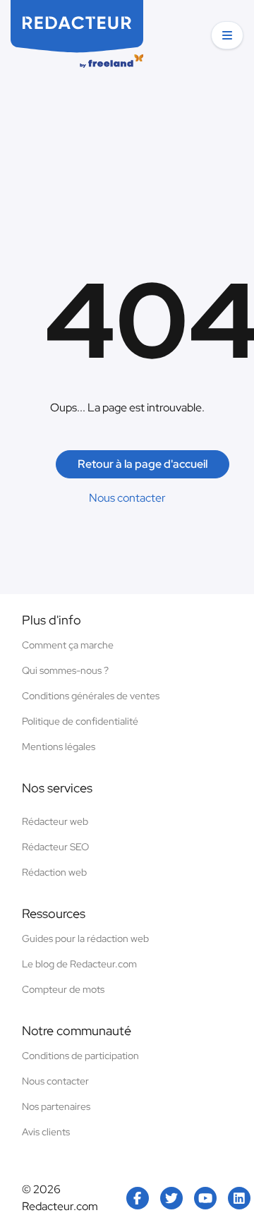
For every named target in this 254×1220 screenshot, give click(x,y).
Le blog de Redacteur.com (79, 964)
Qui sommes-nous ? (65, 670)
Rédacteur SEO (55, 846)
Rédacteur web (55, 821)
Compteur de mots (63, 989)
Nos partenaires (56, 1106)
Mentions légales (58, 746)
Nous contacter (127, 497)
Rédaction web (54, 872)
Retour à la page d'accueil (142, 464)
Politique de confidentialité (80, 721)
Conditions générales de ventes (90, 695)
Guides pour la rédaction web (85, 938)
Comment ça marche (68, 645)
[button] (227, 35)
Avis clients (46, 1131)
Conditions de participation (80, 1055)
